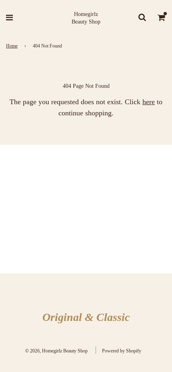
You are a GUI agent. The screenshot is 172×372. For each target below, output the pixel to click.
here (148, 102)
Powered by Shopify (121, 351)
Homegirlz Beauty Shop (86, 18)
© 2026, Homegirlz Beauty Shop (56, 351)
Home (12, 46)
